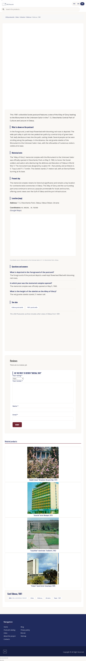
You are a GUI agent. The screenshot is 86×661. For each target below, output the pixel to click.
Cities (17, 17)
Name (15, 406)
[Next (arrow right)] (3, 660)
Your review (18, 381)
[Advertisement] (43, 332)
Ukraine (22, 17)
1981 (57, 598)
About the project (10, 636)
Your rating (17, 376)
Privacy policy (25, 630)
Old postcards (9, 17)
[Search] (3, 9)
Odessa (28, 17)
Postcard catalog (9, 630)
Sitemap (23, 636)
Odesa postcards (17, 307)
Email (15, 415)
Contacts (7, 639)
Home (6, 627)
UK (78, 4)
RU (74, 4)
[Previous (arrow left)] (1, 660)
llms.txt (23, 633)
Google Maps (15, 210)
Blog (22, 627)
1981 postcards (32, 307)
